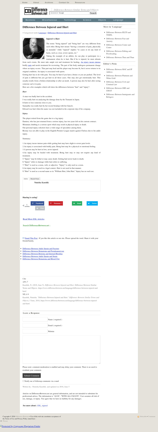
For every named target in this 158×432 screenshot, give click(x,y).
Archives (49, 2)
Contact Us (64, 2)
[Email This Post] (23, 238)
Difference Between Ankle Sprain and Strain (40, 256)
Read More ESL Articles (33, 219)
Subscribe (143, 416)
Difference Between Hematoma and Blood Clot (41, 259)
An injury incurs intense (90, 62)
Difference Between (22, 416)
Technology (70, 20)
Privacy (5, 421)
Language (118, 20)
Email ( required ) (55, 325)
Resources (80, 2)
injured (45, 405)
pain (29, 65)
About (36, 2)
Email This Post (31, 238)
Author (26, 179)
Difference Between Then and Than (120, 57)
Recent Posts (35, 179)
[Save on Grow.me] (69, 203)
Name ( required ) (55, 319)
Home (25, 2)
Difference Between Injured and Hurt (62, 32)
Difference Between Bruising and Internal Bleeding (43, 253)
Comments (151, 416)
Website (51, 331)
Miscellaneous (49, 20)
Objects (102, 20)
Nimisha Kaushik (41, 182)
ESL (39, 405)
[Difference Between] (36, 15)
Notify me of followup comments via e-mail (42, 381)
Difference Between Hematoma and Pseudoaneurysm (43, 251)
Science (87, 20)
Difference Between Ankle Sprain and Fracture (41, 248)
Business (30, 20)
